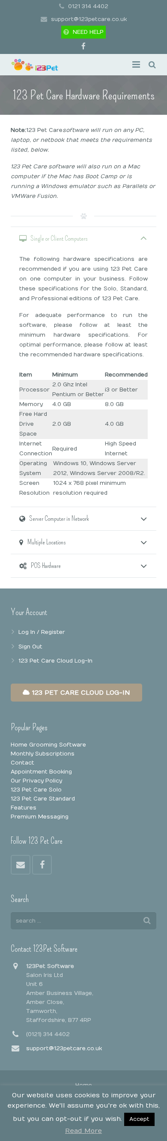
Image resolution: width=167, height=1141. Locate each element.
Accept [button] (139, 1119)
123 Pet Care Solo (36, 789)
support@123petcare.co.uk (89, 19)
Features (23, 807)
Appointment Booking (41, 771)
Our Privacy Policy (36, 780)
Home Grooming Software (48, 744)
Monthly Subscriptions (43, 753)
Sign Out (30, 646)
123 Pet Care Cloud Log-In (55, 660)
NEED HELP (88, 32)
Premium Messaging (40, 816)
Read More (83, 1131)
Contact (22, 762)
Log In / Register (41, 632)
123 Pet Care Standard (43, 798)
